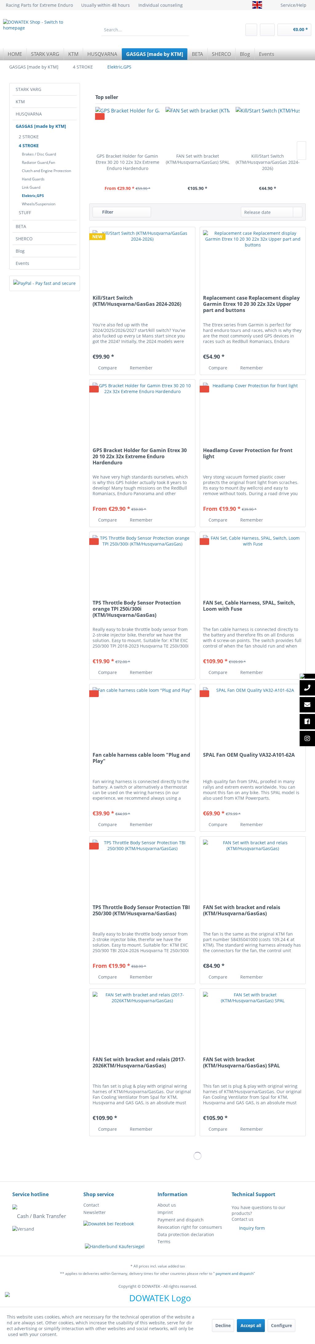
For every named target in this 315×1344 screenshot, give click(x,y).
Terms (164, 1241)
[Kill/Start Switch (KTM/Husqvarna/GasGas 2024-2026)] (268, 128)
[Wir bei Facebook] (307, 722)
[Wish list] (251, 30)
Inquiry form (252, 1228)
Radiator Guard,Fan (38, 162)
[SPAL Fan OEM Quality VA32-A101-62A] (252, 715)
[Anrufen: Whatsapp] (307, 676)
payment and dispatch (234, 1273)
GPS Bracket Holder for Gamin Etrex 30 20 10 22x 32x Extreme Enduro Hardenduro (127, 162)
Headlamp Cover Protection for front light (248, 453)
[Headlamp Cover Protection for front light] (252, 410)
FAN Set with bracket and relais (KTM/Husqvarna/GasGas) (241, 910)
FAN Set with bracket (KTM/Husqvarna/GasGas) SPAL (197, 159)
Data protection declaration (186, 1234)
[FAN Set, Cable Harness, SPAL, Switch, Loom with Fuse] (252, 562)
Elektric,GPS (33, 195)
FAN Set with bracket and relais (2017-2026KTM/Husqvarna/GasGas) (139, 1062)
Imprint (165, 1212)
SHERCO (24, 239)
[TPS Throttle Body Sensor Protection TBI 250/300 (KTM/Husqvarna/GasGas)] (142, 867)
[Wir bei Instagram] (307, 739)
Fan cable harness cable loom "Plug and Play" (141, 758)
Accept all (251, 1325)
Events (22, 263)
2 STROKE (29, 137)
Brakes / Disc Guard (39, 154)
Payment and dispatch (181, 1220)
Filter (107, 212)
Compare (107, 368)
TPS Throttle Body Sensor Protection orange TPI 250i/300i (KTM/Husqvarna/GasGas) (137, 609)
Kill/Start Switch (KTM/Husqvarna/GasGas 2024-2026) (268, 162)
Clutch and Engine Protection (46, 170)
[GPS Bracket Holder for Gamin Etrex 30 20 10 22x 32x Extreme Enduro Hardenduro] (127, 128)
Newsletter (94, 1212)
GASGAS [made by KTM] (41, 126)
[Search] (184, 30)
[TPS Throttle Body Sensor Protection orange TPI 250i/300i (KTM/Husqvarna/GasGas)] (142, 562)
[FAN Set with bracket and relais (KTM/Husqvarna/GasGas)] (252, 867)
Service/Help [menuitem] (293, 5)
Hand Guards (33, 179)
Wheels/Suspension (38, 204)
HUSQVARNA (29, 114)
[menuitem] (145, 30)
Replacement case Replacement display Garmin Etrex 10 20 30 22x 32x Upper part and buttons (251, 304)
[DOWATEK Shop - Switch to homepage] (40, 31)
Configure (281, 1325)
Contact (91, 1205)
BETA (21, 226)
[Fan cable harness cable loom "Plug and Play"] (142, 715)
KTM (20, 101)
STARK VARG (28, 89)
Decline (223, 1325)
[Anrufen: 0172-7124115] (307, 688)
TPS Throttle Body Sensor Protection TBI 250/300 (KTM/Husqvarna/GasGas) (141, 910)
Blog (20, 251)
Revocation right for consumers (190, 1227)
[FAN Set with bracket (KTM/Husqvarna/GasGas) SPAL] (197, 128)
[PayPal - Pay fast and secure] (44, 283)
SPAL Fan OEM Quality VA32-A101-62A (249, 755)
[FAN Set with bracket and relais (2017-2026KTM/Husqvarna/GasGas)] (142, 1019)
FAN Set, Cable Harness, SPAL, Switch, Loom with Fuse (249, 606)
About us (167, 1205)
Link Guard (31, 187)
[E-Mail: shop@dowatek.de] (307, 705)
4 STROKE (29, 145)
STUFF (25, 212)
